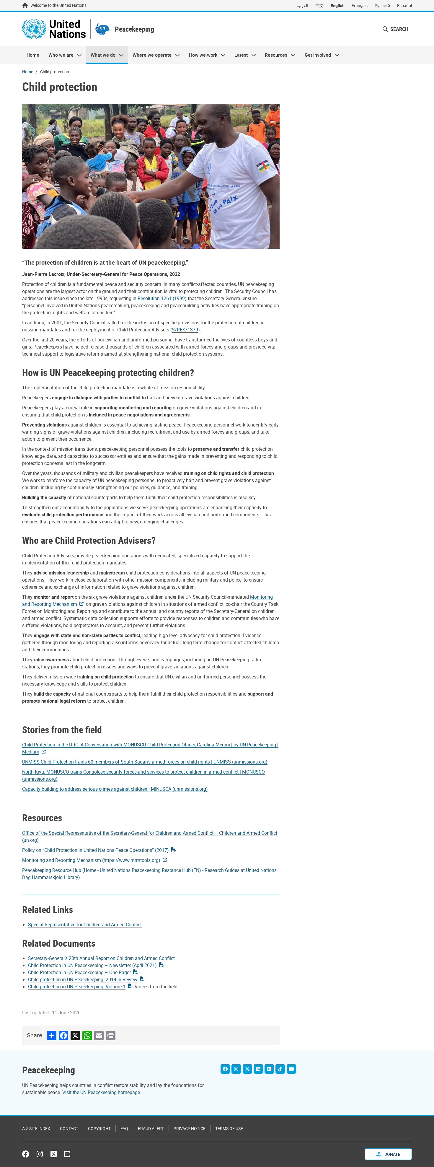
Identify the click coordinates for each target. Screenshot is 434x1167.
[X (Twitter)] (247, 1069)
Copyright (99, 1128)
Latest (239, 55)
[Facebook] (225, 1069)
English (338, 5)
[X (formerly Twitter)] (54, 1154)
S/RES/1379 (185, 329)
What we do (100, 55)
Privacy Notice (189, 1128)
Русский (382, 5)
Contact (69, 1128)
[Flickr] (269, 1069)
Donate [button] (392, 1154)
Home (33, 55)
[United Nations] (54, 29)
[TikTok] (280, 1069)
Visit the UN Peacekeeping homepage (101, 1092)
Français (360, 5)
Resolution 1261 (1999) (162, 298)
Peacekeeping (134, 29)
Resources (273, 55)
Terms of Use (229, 1128)
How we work (201, 55)
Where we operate (150, 55)
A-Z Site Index (36, 1128)
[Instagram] (236, 1069)
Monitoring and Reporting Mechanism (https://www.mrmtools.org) (91, 860)
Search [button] (398, 28)
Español (404, 5)
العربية (302, 5)
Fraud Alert (151, 1128)
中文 (319, 5)
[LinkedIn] (258, 1069)
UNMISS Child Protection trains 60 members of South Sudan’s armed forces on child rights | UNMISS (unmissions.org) (144, 762)
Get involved (315, 55)
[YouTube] (291, 1069)
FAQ (124, 1128)
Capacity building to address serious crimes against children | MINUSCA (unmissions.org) (115, 789)
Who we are (58, 55)
